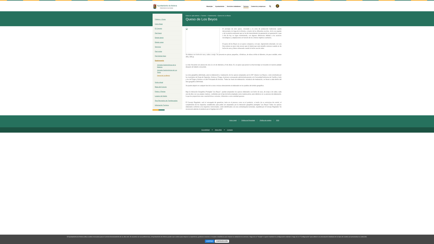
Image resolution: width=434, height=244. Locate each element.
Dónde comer (159, 42)
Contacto (230, 130)
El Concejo (158, 28)
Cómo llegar (159, 24)
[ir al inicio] (425, 230)
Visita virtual (159, 82)
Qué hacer (158, 33)
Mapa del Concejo (161, 87)
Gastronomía (159, 60)
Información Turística (162, 105)
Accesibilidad (205, 130)
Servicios (158, 47)
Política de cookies (265, 120)
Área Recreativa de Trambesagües (166, 101)
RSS (277, 120)
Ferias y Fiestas (160, 91)
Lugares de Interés (161, 96)
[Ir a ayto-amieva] (165, 6)
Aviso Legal (233, 120)
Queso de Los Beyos (163, 75)
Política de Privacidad (248, 120)
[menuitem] (209, 6)
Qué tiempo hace (160, 56)
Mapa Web (218, 130)
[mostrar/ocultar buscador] (270, 6)
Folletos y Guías (160, 19)
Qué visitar (158, 51)
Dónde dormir (159, 38)
